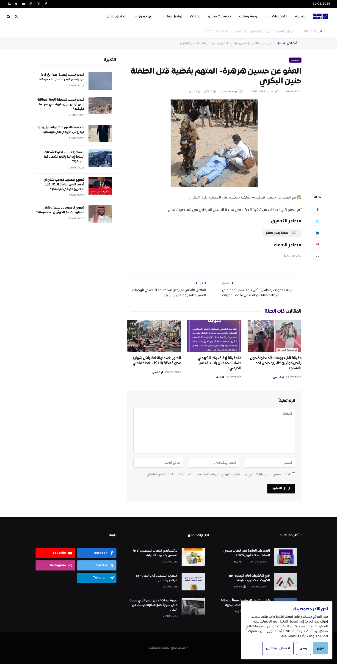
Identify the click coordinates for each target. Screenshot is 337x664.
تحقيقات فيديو (219, 16)
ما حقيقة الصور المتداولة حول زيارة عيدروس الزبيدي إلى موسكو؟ (61, 129)
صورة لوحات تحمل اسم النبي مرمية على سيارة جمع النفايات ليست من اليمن (153, 605)
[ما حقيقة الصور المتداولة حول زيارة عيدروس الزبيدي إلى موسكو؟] (100, 133)
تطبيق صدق (116, 16)
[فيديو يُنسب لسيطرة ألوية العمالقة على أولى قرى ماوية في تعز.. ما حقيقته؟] (100, 106)
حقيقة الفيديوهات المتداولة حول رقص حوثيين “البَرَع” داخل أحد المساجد (275, 363)
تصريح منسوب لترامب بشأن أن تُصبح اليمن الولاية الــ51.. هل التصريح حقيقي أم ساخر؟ (64, 184)
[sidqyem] (320, 16)
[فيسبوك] (317, 209)
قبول (320, 648)
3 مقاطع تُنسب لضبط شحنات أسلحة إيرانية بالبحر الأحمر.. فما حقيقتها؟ (64, 157)
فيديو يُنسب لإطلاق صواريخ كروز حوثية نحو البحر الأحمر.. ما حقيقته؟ (61, 77)
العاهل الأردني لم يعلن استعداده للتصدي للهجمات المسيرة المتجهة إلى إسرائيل (169, 292)
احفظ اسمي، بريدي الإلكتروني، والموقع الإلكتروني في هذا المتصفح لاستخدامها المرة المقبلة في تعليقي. (218, 474)
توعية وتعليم (249, 16)
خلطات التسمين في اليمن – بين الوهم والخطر (156, 578)
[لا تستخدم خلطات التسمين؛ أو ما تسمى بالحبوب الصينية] (193, 557)
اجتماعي (295, 60)
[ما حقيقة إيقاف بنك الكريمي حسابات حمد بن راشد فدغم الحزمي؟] (214, 336)
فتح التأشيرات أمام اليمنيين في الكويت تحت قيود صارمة (249, 578)
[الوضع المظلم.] (16, 17)
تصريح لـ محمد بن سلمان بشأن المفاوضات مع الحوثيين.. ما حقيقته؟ (60, 210)
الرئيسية (301, 16)
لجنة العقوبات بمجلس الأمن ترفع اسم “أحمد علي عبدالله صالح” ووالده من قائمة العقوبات (257, 292)
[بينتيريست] (317, 244)
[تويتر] (317, 221)
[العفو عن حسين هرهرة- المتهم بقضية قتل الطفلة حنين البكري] (214, 143)
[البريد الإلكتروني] (317, 256)
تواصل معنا (174, 16)
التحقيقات (279, 16)
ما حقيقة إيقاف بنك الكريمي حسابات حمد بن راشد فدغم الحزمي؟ (219, 363)
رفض (303, 648)
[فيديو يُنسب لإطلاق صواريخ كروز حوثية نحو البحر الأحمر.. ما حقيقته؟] (100, 81)
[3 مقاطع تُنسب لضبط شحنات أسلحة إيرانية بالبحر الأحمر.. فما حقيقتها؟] (100, 158)
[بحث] (8, 16)
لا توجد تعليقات (230, 92)
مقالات (195, 16)
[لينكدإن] (317, 232)
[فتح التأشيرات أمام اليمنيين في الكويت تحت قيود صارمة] (285, 582)
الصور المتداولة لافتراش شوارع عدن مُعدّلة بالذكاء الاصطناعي (157, 361)
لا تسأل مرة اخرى (278, 648)
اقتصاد (219, 377)
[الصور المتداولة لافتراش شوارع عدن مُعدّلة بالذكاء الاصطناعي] (154, 336)
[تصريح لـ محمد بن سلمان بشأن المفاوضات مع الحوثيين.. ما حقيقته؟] (100, 214)
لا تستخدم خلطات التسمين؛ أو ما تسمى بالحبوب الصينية (155, 553)
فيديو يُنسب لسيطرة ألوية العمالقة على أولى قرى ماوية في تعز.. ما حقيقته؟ (242, 31)
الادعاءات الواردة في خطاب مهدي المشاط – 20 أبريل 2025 (247, 553)
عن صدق (145, 16)
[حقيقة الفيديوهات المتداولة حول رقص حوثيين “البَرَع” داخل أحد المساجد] (274, 336)
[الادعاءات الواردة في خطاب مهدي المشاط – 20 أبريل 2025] (285, 557)
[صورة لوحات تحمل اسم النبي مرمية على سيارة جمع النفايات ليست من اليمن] (193, 606)
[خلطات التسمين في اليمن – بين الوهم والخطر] (193, 582)
